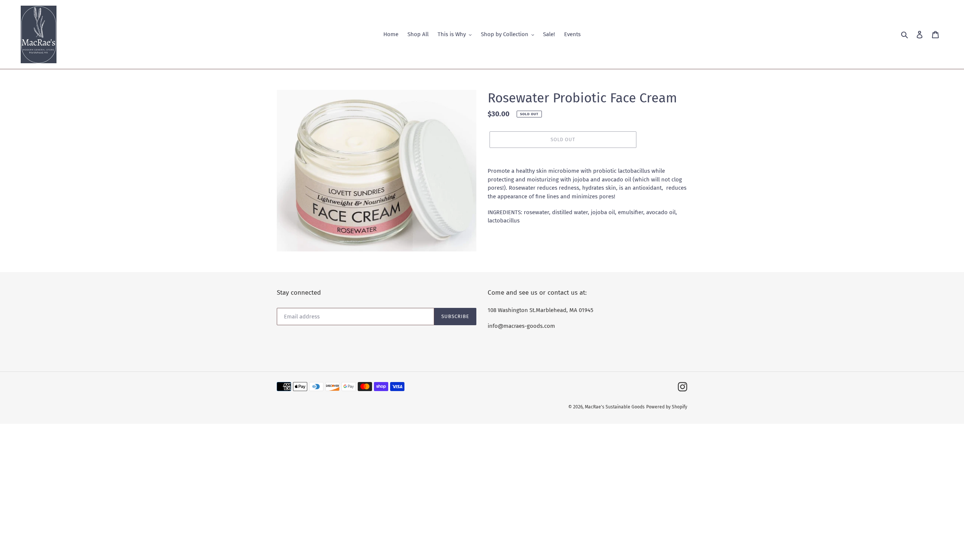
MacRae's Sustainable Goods (615, 407)
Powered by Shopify (666, 407)
